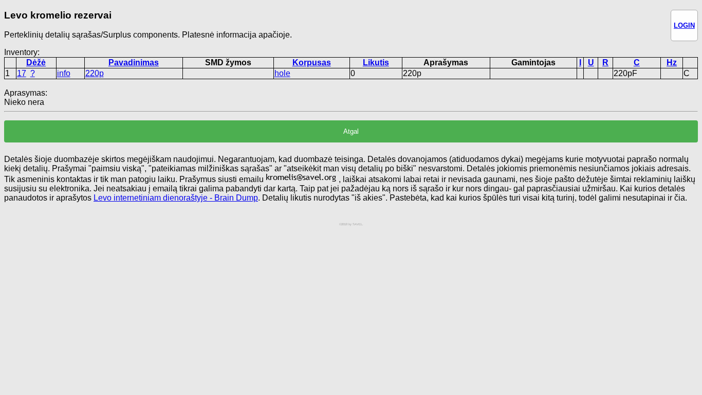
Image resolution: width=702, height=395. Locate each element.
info (63, 73)
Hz (672, 62)
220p (94, 73)
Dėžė (36, 62)
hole (282, 73)
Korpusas (311, 62)
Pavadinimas (133, 62)
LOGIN (684, 25)
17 (21, 73)
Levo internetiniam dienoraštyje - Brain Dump (176, 197)
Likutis (376, 62)
